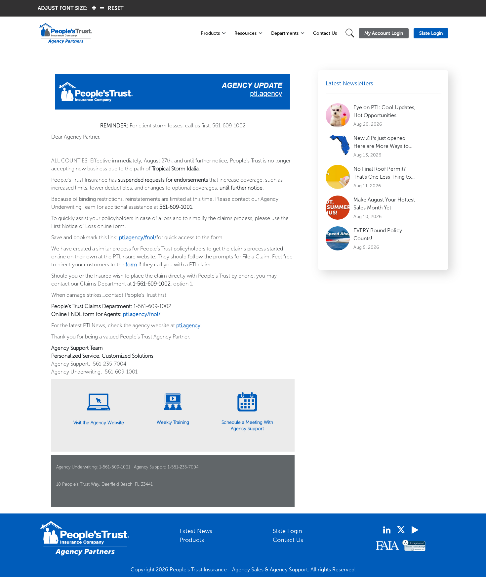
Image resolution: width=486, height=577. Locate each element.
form (131, 264)
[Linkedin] (386, 530)
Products (210, 33)
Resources (245, 33)
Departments (285, 33)
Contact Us (325, 33)
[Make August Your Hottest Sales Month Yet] (338, 208)
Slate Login (287, 531)
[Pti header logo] (115, 33)
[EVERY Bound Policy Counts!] (338, 238)
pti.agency (188, 325)
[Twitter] (401, 530)
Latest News (196, 531)
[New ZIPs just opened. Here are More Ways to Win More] (338, 146)
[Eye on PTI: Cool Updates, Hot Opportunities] (338, 115)
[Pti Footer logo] (85, 538)
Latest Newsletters (349, 83)
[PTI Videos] (415, 530)
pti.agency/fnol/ (137, 237)
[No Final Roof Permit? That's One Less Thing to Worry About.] (338, 177)
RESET (116, 8)
